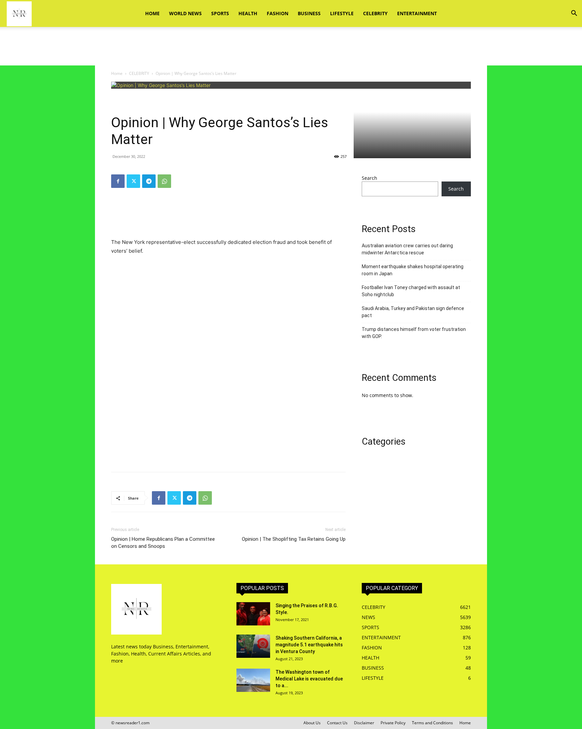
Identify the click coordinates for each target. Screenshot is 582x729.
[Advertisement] (291, 50)
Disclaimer (364, 723)
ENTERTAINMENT (417, 13)
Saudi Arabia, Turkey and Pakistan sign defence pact (413, 312)
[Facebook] (118, 181)
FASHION (277, 13)
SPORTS (220, 13)
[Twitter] (133, 181)
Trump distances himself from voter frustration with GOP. (414, 333)
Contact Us (337, 723)
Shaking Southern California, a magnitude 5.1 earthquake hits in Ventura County (309, 644)
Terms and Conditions (432, 723)
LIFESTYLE (342, 13)
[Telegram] (149, 181)
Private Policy (393, 723)
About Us (312, 723)
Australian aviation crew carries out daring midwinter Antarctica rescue (407, 249)
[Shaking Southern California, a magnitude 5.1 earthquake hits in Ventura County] (253, 646)
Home (152, 13)
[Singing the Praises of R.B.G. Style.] (253, 613)
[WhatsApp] (164, 181)
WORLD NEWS (185, 13)
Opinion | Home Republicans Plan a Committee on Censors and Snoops (163, 542)
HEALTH (247, 13)
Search (369, 178)
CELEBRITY (375, 13)
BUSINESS (309, 13)
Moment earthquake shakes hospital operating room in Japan (412, 270)
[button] (574, 14)
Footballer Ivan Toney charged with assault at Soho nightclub (411, 291)
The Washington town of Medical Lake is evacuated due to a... (309, 678)
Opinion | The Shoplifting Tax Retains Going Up (294, 539)
